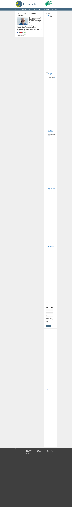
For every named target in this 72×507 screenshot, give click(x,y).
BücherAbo (35, 9)
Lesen (40, 9)
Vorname (47, 308)
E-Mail (47, 315)
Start (15, 9)
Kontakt (56, 9)
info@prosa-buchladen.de (40, 453)
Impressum (42, 505)
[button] (17, 32)
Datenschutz (38, 505)
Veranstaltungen (46, 9)
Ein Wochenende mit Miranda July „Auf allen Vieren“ (24, 34)
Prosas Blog (30, 9)
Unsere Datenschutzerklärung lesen (50, 323)
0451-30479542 (39, 451)
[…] (54, 77)
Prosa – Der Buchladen (22, 9)
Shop (52, 9)
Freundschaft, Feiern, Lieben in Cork (22, 35)
